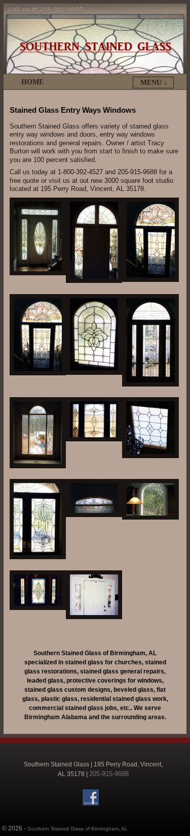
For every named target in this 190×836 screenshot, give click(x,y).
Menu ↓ (153, 82)
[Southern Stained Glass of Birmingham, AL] (95, 39)
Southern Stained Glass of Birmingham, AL (77, 828)
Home (32, 82)
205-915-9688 (109, 774)
